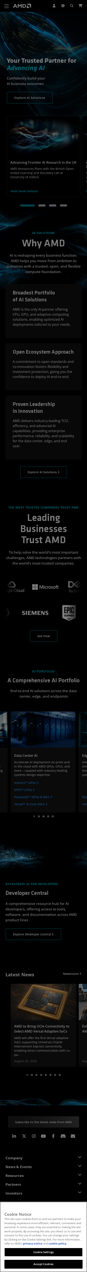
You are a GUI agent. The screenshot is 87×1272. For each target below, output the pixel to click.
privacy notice (32, 1243)
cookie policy (57, 1243)
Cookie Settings (43, 1252)
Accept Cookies (43, 1264)
